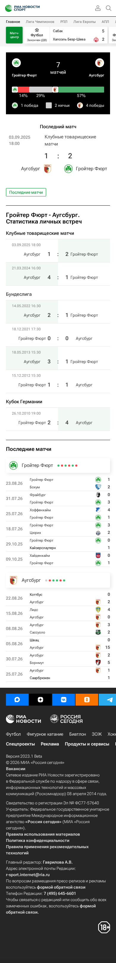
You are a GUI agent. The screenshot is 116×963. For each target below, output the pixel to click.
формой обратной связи (61, 887)
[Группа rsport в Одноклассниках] (87, 700)
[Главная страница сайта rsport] (35, 8)
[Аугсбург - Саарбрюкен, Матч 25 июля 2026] (46, 580)
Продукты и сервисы (87, 744)
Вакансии (15, 768)
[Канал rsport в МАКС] (17, 700)
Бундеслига (19, 294)
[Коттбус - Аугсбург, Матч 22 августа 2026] (64, 580)
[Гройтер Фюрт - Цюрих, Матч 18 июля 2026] (66, 466)
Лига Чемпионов (40, 22)
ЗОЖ (97, 734)
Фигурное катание (45, 734)
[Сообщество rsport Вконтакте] (63, 700)
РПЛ (64, 22)
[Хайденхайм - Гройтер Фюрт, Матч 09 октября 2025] (58, 466)
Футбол (13, 734)
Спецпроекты (20, 744)
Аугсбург (96, 75)
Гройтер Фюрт (24, 75)
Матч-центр (14, 35)
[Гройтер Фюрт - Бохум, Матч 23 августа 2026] (76, 466)
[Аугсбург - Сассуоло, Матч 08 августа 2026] (57, 580)
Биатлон (77, 734)
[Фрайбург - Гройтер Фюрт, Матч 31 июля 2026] (73, 466)
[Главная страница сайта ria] (6, 8)
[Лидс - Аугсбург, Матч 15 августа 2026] (60, 580)
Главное (13, 22)
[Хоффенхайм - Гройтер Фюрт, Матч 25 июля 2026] (69, 466)
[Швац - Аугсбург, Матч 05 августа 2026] (53, 580)
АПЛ (105, 22)
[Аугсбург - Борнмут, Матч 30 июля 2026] (50, 580)
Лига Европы (84, 22)
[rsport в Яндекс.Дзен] (40, 700)
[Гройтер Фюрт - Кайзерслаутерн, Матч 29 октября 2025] (62, 466)
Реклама (50, 744)
